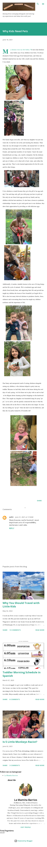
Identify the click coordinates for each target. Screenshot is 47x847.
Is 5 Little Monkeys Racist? (20, 742)
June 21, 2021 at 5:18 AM (24, 517)
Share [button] (39, 501)
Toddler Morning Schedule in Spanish (22, 674)
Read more (40, 630)
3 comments (14, 765)
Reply (11, 528)
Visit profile (26, 827)
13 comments (15, 630)
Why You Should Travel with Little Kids (21, 604)
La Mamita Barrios (11, 775)
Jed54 (11, 517)
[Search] (38, 4)
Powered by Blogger (25, 841)
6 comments (14, 699)
